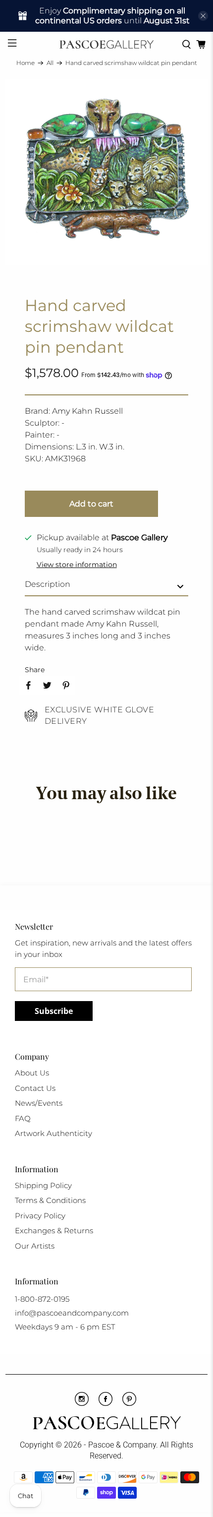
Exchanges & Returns (54, 1230)
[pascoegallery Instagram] (82, 1403)
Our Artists (34, 1246)
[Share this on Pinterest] (65, 685)
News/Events (38, 1103)
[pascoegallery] (106, 44)
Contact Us (35, 1088)
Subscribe (54, 1011)
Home (25, 63)
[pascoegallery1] (106, 1424)
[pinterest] (129, 1403)
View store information (77, 565)
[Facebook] (105, 1403)
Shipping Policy (43, 1185)
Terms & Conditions (50, 1200)
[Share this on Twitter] (47, 685)
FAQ (23, 1118)
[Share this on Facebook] (28, 685)
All (50, 63)
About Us (32, 1072)
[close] (203, 16)
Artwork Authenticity (53, 1133)
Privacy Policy (40, 1215)
